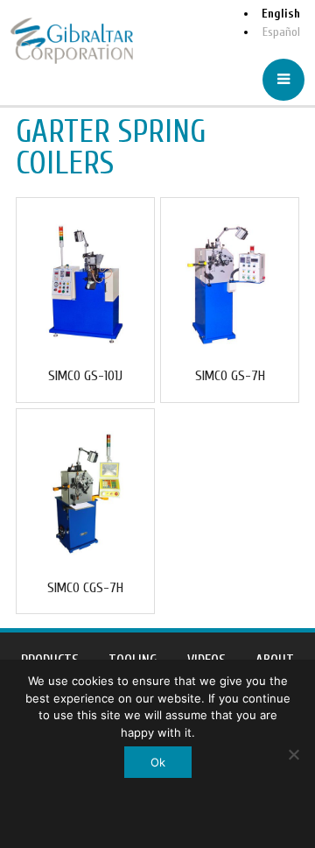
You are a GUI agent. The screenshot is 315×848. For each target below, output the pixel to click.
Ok (157, 762)
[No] (293, 754)
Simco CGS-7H (85, 588)
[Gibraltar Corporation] (71, 40)
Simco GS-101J (85, 376)
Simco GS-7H (230, 376)
